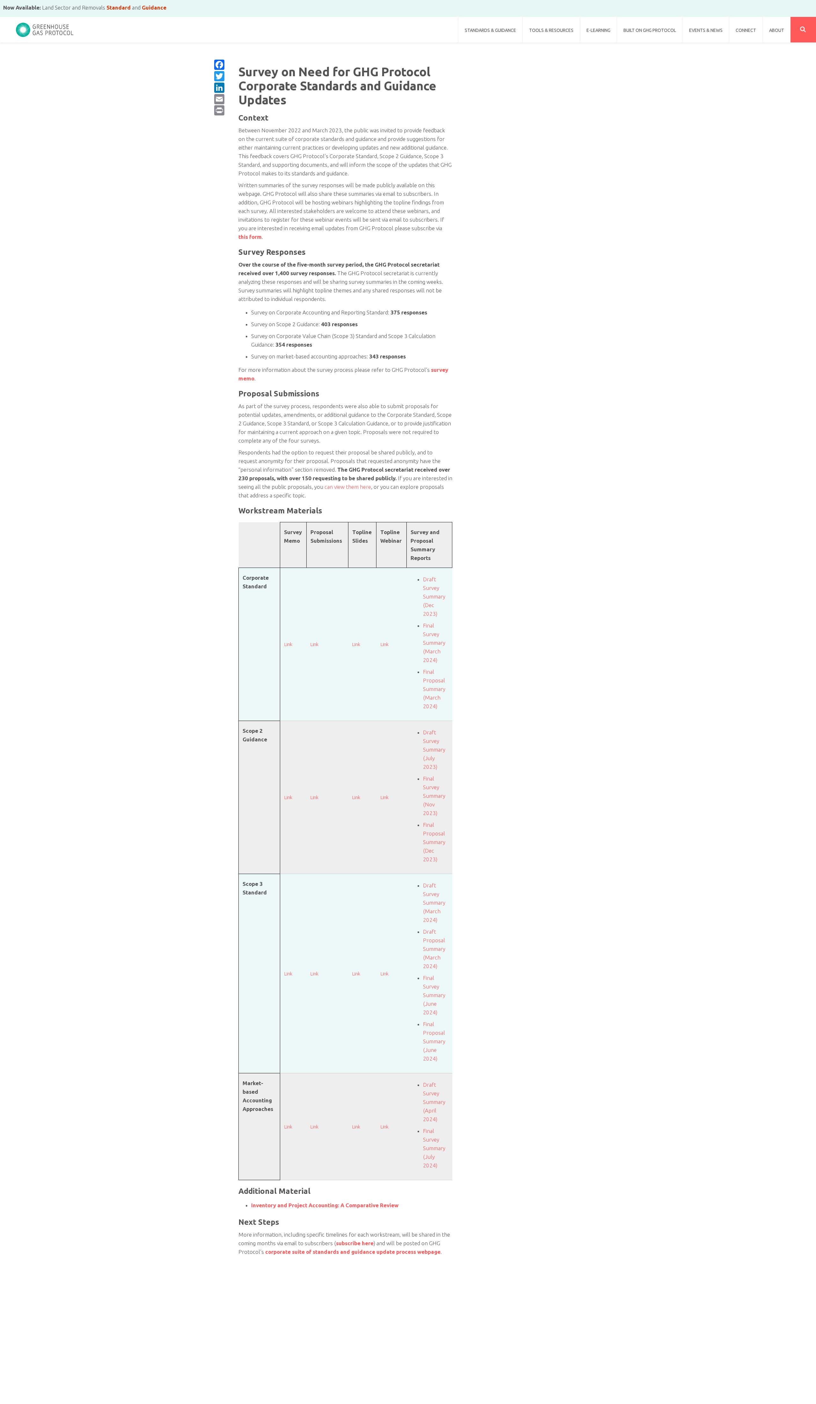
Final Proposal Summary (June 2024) (434, 1041)
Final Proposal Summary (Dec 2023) (434, 842)
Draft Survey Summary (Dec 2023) (434, 596)
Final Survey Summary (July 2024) (434, 1148)
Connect (746, 30)
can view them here (347, 487)
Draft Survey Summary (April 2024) (434, 1102)
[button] (803, 29)
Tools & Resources (551, 30)
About (776, 30)
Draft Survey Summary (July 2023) (434, 749)
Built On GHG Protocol (649, 30)
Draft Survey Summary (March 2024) (434, 902)
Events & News (706, 30)
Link (288, 644)
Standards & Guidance (490, 30)
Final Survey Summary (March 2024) (434, 642)
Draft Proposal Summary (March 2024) (434, 949)
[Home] (44, 27)
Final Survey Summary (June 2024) (434, 995)
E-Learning (598, 30)
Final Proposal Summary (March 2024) (434, 689)
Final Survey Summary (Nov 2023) (434, 796)
